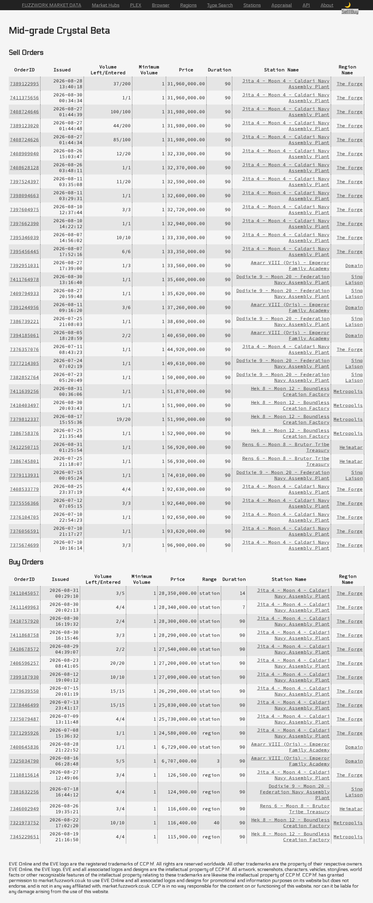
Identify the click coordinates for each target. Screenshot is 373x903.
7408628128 (24, 167)
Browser (161, 5)
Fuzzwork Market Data (51, 5)
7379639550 (24, 691)
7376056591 (24, 531)
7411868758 (24, 635)
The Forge (350, 84)
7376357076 (24, 349)
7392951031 (24, 265)
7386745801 (24, 461)
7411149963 (24, 607)
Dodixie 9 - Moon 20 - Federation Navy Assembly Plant (283, 279)
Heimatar (351, 447)
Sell (345, 11)
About (327, 5)
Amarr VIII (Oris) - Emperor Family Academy (290, 265)
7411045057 (24, 593)
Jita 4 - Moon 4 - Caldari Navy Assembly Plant (293, 593)
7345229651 (24, 836)
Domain (354, 265)
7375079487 (24, 719)
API (306, 5)
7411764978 (24, 279)
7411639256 (24, 391)
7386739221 (24, 321)
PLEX (135, 5)
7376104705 (24, 517)
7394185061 (24, 335)
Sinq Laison (354, 279)
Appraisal (281, 5)
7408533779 (24, 489)
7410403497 (24, 405)
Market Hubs (105, 5)
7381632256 (24, 792)
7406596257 (24, 663)
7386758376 (24, 433)
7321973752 (24, 823)
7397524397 (24, 181)
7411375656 (24, 97)
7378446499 (24, 705)
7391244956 (24, 307)
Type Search (220, 5)
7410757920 (24, 621)
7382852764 (24, 377)
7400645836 (24, 747)
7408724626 (24, 139)
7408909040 (24, 153)
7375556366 (24, 503)
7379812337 (24, 419)
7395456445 (24, 251)
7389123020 (24, 125)
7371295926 (24, 733)
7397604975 (24, 209)
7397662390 (24, 223)
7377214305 (24, 363)
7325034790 (24, 761)
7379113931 (24, 475)
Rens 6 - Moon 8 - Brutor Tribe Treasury (295, 808)
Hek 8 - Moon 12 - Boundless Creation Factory (290, 391)
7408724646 (24, 111)
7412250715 (24, 447)
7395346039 (24, 237)
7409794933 (24, 293)
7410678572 (24, 649)
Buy (354, 11)
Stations (252, 5)
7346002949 (24, 809)
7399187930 (24, 677)
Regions (188, 5)
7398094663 (24, 195)
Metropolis (348, 391)
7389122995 (24, 84)
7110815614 (24, 775)
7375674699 (24, 545)
